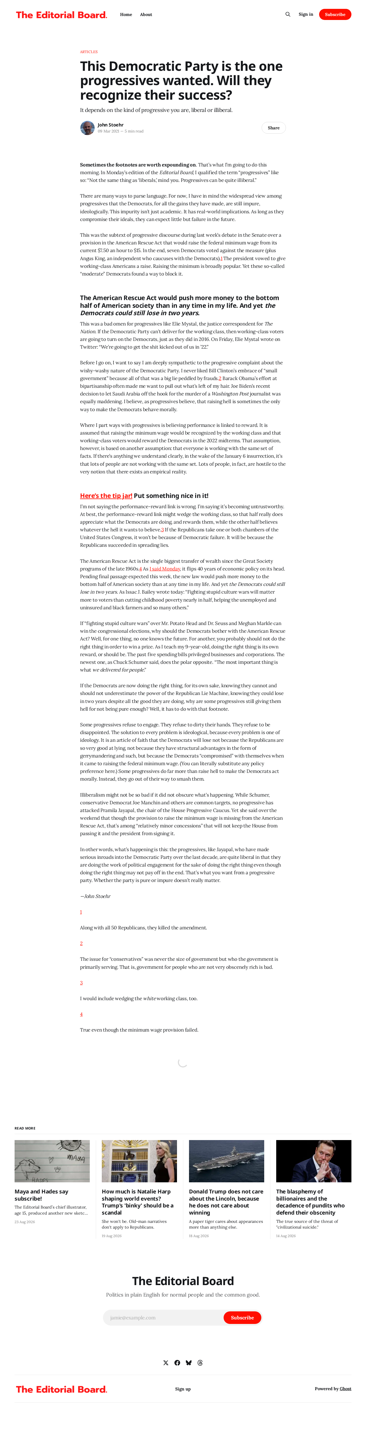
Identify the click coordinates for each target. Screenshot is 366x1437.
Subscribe (335, 14)
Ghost (345, 1388)
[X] (166, 1363)
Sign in (306, 14)
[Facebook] (177, 1363)
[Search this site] (288, 14)
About (146, 14)
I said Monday (165, 569)
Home (126, 14)
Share (274, 127)
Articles (89, 51)
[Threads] (200, 1363)
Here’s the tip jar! (106, 495)
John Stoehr (111, 125)
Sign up (183, 1389)
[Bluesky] (189, 1363)
